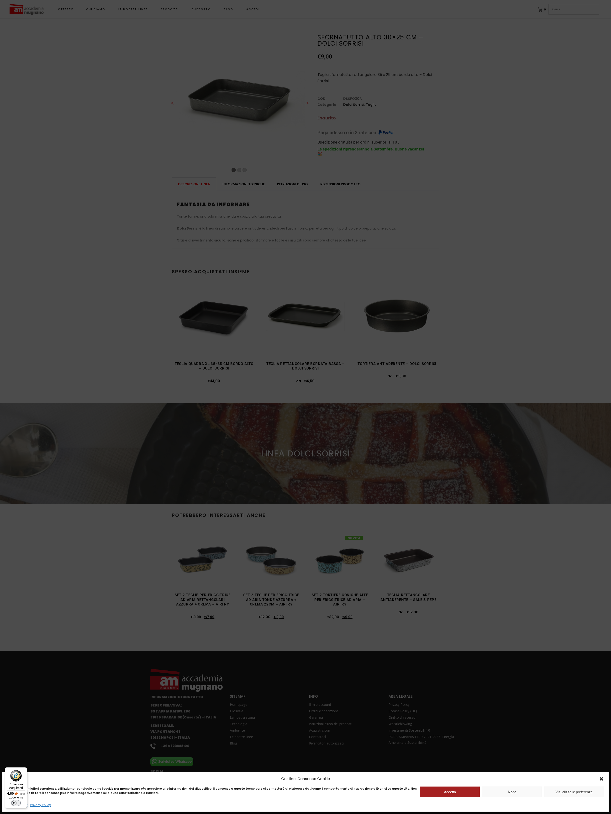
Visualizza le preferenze (574, 792)
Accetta (450, 792)
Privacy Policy (40, 805)
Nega (512, 792)
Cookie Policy (17, 805)
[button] (601, 779)
